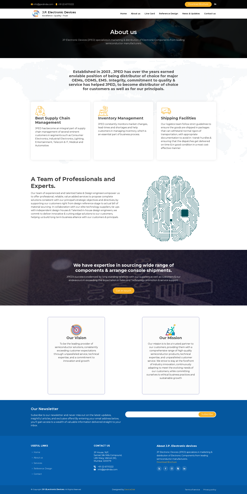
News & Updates (191, 13)
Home (123, 13)
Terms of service (192, 489)
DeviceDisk (129, 489)
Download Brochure (198, 4)
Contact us (210, 13)
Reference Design (168, 13)
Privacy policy (209, 489)
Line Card (150, 13)
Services (38, 463)
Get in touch (123, 290)
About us (135, 13)
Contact (38, 474)
